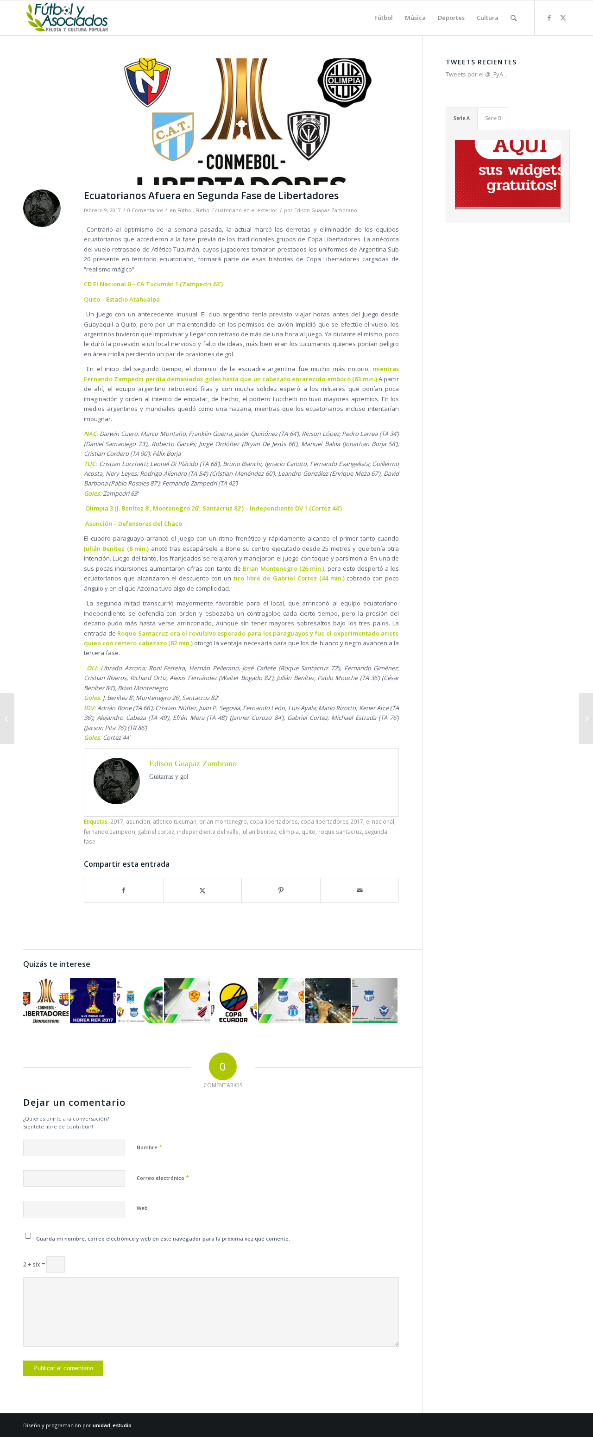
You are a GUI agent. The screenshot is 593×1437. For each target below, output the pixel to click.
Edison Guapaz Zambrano (325, 210)
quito (308, 831)
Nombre (149, 1147)
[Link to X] (563, 18)
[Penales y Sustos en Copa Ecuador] (234, 1000)
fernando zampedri (109, 831)
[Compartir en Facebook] (123, 890)
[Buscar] (514, 17)
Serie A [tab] (462, 118)
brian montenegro (223, 821)
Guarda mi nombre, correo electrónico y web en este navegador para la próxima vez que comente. (163, 1238)
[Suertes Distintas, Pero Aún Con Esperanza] (140, 1000)
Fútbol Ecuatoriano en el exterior (237, 210)
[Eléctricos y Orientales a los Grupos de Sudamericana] (280, 1000)
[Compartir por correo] (360, 890)
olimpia (289, 831)
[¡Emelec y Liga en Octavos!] (374, 1000)
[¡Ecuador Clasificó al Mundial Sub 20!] (586, 718)
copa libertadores (274, 821)
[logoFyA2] (68, 17)
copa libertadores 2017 (332, 821)
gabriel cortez (156, 831)
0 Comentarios (145, 210)
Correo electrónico (163, 1177)
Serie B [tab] (493, 118)
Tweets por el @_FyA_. (476, 74)
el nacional (380, 821)
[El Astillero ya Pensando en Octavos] (46, 1000)
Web (142, 1207)
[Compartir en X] (203, 890)
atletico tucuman (174, 821)
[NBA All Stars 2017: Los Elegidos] (7, 718)
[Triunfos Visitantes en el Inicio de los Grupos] (186, 1000)
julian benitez (258, 831)
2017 (116, 821)
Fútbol (185, 210)
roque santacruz (340, 831)
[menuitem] (383, 17)
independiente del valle (208, 831)
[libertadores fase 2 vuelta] (241, 121)
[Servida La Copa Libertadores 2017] (328, 1000)
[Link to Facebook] (549, 18)
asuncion (138, 821)
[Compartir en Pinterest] (281, 890)
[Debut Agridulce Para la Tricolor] (92, 1000)
